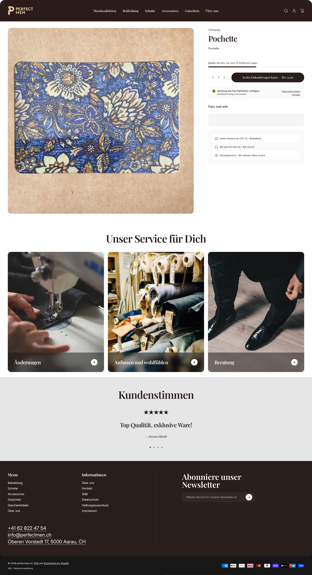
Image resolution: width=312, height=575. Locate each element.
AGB (85, 494)
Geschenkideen (18, 505)
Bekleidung (15, 483)
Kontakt (87, 488)
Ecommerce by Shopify (56, 563)
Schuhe (13, 488)
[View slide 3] (158, 447)
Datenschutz (90, 499)
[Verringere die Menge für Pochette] (212, 77)
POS (36, 563)
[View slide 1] (150, 447)
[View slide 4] (162, 447)
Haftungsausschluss (95, 505)
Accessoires (16, 494)
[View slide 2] (154, 447)
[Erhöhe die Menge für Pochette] (225, 77)
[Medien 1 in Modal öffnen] (101, 121)
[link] (47, 542)
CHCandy (214, 30)
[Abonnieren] (249, 497)
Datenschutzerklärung (23, 568)
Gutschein (14, 499)
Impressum (89, 510)
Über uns (14, 510)
